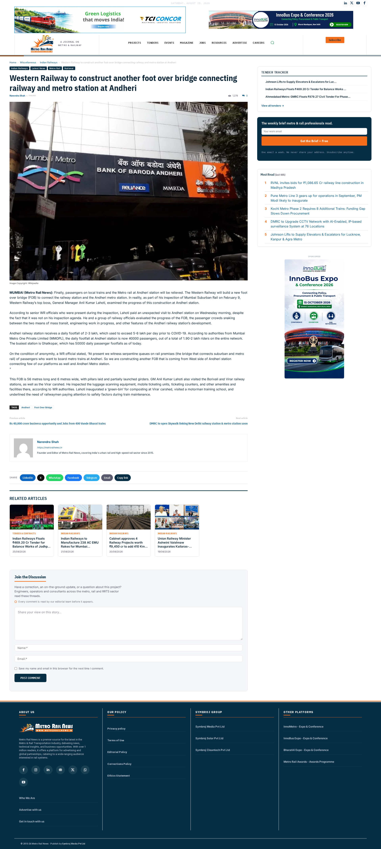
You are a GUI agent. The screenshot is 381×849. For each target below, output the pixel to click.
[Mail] (60, 769)
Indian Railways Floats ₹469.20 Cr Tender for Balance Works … (306, 89)
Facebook (73, 477)
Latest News (38, 68)
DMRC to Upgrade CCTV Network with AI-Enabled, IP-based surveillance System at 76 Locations (316, 223)
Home (13, 62)
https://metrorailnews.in (49, 447)
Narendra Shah (17, 95)
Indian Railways (48, 62)
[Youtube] (358, 3)
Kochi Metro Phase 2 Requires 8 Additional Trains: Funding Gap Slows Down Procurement (318, 211)
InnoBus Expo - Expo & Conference (306, 738)
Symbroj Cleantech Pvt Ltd (212, 750)
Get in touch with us (31, 821)
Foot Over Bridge (43, 407)
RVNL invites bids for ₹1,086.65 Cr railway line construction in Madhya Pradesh (317, 185)
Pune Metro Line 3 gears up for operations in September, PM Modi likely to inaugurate (316, 198)
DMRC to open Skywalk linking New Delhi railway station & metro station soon (199, 423)
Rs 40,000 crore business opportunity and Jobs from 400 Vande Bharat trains (58, 423)
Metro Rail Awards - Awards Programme (309, 761)
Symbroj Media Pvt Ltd (209, 726)
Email (107, 477)
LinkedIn (28, 477)
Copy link (122, 477)
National (68, 68)
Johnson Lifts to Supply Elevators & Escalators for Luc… (301, 81)
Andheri (25, 407)
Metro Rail (54, 68)
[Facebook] (364, 3)
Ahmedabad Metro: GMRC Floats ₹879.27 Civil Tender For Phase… (308, 96)
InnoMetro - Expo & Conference (303, 726)
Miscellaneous (28, 62)
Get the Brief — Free (314, 141)
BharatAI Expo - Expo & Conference (306, 750)
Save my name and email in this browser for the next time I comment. (61, 668)
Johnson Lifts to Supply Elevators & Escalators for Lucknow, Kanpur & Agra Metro (316, 236)
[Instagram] (35, 769)
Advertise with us (30, 809)
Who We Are (27, 798)
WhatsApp (55, 477)
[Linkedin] (48, 769)
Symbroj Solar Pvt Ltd (209, 738)
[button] (272, 42)
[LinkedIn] (345, 3)
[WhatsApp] (85, 769)
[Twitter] (352, 3)
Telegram (91, 477)
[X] (72, 769)
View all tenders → (272, 105)
